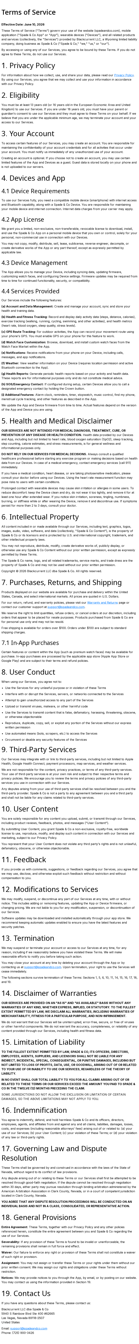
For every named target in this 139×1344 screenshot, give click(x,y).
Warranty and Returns (102, 602)
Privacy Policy (124, 75)
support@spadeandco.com (66, 607)
